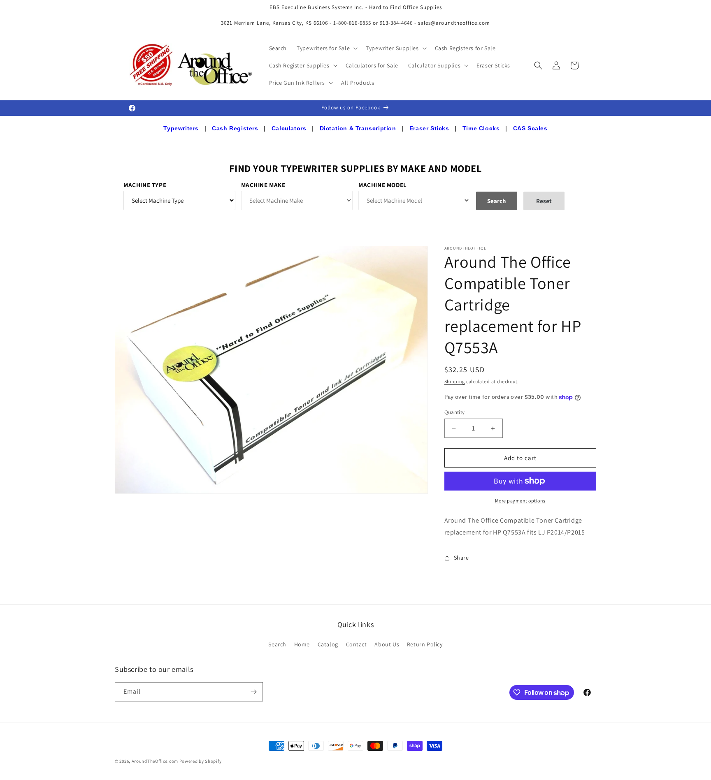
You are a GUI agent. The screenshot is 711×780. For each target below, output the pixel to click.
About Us (386, 644)
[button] (326, 48)
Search (277, 644)
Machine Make (263, 185)
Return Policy (425, 644)
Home (302, 644)
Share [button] (461, 557)
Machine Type (144, 185)
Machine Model (382, 185)
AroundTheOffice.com (155, 761)
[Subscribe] (253, 691)
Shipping (454, 381)
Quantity (454, 412)
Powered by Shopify (200, 761)
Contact (356, 644)
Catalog (328, 644)
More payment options (520, 501)
